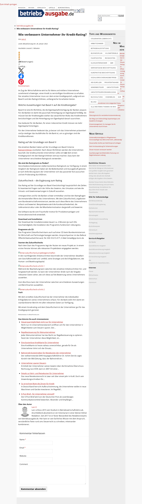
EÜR (119, 97)
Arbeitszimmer (97, 43)
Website (23, 456)
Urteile (52, 8)
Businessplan (96, 53)
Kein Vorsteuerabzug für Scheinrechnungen (103, 146)
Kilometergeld (111, 53)
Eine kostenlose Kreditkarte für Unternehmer (40, 342)
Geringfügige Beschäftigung (103, 68)
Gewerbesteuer (97, 87)
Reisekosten (110, 58)
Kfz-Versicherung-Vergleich (97, 257)
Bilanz (93, 102)
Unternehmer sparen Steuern (33, 363)
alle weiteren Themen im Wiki (103, 107)
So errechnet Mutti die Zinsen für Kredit (37, 383)
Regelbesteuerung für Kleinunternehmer (38, 332)
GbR (111, 63)
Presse (91, 271)
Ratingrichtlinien (25, 150)
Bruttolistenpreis (94, 226)
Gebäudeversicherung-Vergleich (99, 253)
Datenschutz (93, 279)
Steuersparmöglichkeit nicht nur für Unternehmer (42, 322)
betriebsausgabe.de (25, 26)
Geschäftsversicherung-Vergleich (99, 249)
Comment (24, 464)
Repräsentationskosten (96, 212)
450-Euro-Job (96, 82)
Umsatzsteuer (113, 87)
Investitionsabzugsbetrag (97, 204)
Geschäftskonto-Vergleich (97, 246)
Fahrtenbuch (93, 230)
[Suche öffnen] (82, 11)
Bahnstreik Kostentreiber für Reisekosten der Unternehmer (46, 353)
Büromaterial (64, 8)
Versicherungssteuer (95, 234)
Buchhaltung (97, 97)
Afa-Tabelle (92, 242)
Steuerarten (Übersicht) (101, 39)
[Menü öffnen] (77, 11)
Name (23, 439)
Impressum (92, 282)
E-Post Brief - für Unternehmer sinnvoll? (37, 394)
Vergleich (41, 8)
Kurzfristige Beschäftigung (103, 73)
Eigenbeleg (110, 97)
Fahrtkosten (96, 58)
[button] (19, 52)
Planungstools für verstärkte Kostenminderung (104, 115)
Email (23, 448)
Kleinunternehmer (99, 63)
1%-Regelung (93, 223)
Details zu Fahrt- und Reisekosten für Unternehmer (42, 373)
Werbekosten (93, 208)
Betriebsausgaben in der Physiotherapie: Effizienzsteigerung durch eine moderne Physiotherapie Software (121, 73)
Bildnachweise (93, 275)
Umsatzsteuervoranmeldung (103, 92)
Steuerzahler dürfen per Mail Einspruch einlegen (105, 143)
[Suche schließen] (100, 19)
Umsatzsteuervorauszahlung (98, 219)
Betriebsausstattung (100, 48)
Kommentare (23, 86)
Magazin (21, 8)
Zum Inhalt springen (8, 4)
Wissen (31, 8)
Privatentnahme (112, 82)
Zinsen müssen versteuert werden (100, 150)
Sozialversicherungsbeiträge (103, 78)
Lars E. (23, 39)
